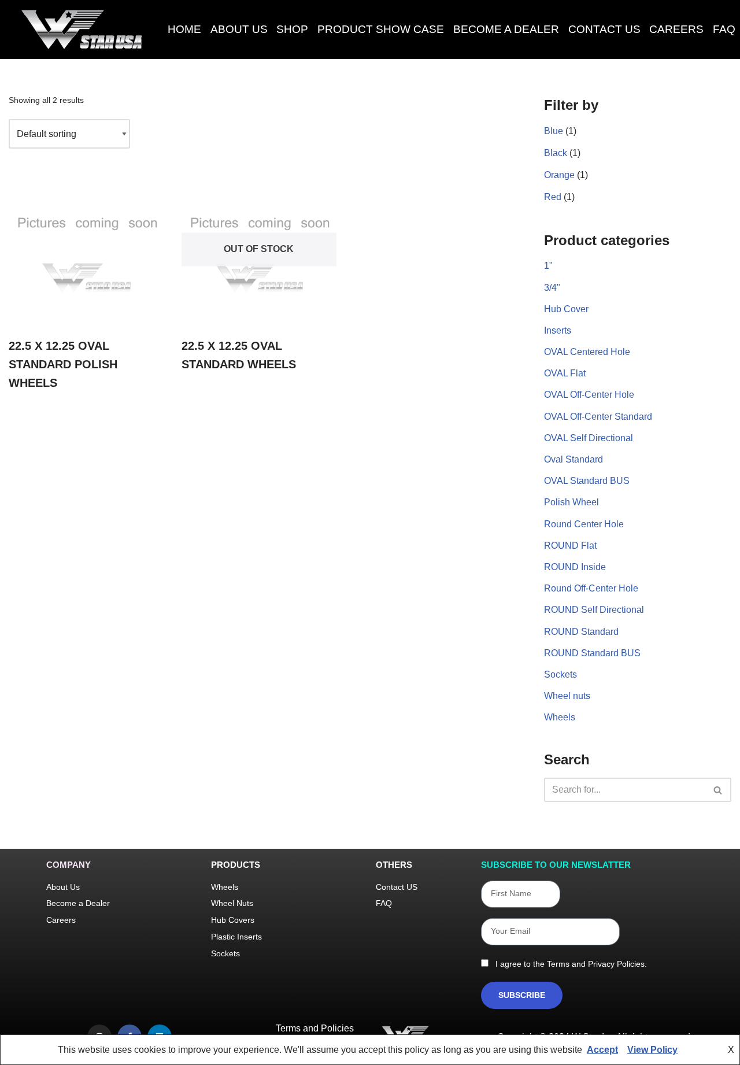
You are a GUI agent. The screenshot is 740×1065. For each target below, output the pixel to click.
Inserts (557, 330)
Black (555, 153)
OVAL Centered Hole (587, 352)
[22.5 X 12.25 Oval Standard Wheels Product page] (259, 249)
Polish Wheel (571, 502)
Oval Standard (573, 459)
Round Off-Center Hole (591, 588)
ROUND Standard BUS (592, 653)
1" (548, 266)
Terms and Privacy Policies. (597, 963)
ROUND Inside (575, 567)
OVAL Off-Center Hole (589, 395)
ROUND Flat (570, 545)
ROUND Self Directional (594, 610)
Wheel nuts (567, 696)
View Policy (652, 1050)
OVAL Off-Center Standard (598, 416)
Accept (602, 1050)
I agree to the (569, 963)
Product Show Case (380, 29)
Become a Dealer (506, 29)
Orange (559, 175)
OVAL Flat (565, 373)
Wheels (559, 717)
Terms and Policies (315, 1028)
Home (184, 29)
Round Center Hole (584, 524)
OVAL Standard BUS (587, 481)
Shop (292, 29)
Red (552, 197)
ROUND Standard (581, 632)
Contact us (604, 29)
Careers (676, 29)
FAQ (724, 29)
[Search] (718, 790)
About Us (239, 29)
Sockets (560, 674)
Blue (553, 131)
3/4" (552, 288)
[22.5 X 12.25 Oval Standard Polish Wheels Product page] (86, 249)
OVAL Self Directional (588, 438)
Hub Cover (566, 309)
